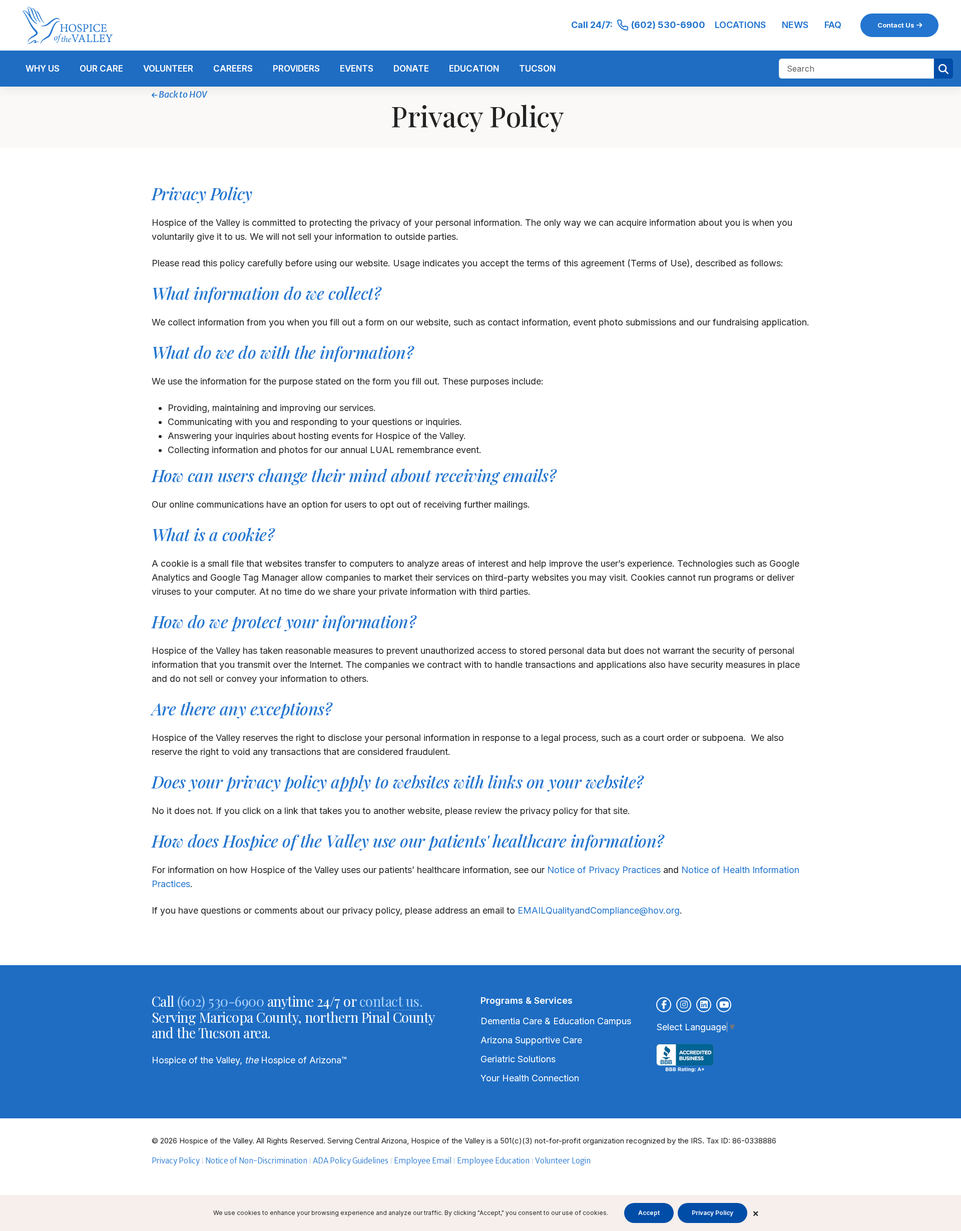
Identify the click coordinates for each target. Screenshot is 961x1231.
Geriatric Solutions (518, 1059)
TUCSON (537, 69)
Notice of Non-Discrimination (256, 1160)
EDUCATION (474, 69)
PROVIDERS (296, 69)
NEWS (795, 25)
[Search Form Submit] (943, 68)
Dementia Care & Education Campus (555, 1021)
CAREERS (233, 69)
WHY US (43, 69)
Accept (649, 1212)
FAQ (832, 25)
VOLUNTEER (168, 69)
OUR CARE (101, 69)
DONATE (411, 69)
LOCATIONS (740, 25)
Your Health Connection (529, 1078)
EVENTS (356, 69)
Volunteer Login (563, 1160)
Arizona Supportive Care (531, 1040)
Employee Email (422, 1160)
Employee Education (493, 1160)
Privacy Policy (176, 1160)
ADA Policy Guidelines (350, 1160)
